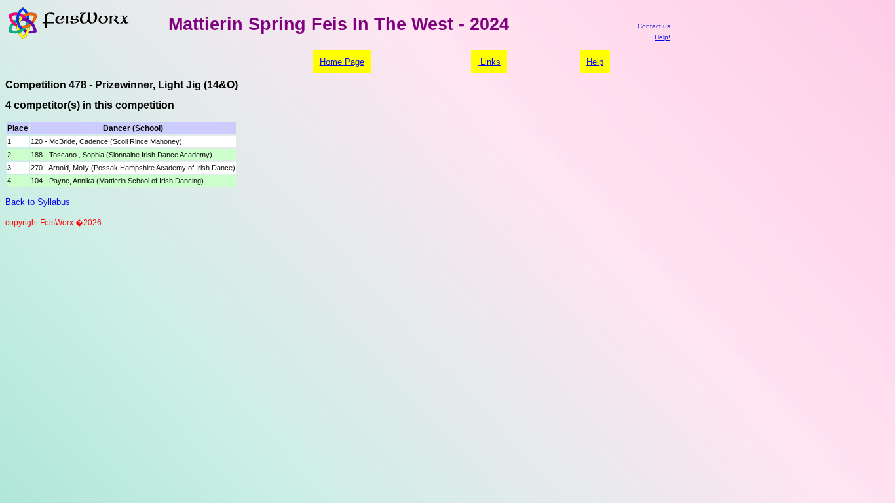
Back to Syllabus (37, 202)
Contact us (654, 25)
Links (489, 62)
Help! (662, 37)
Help (594, 62)
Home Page (342, 62)
